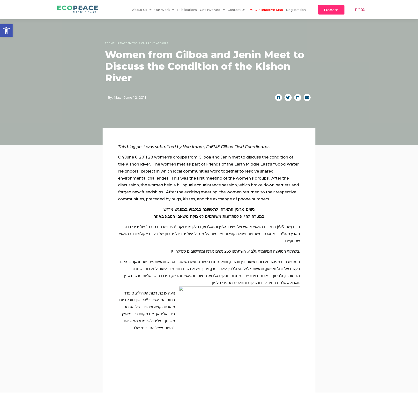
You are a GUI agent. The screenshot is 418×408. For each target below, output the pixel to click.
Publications (187, 10)
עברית (360, 9)
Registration (296, 10)
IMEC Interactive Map (265, 10)
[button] (6, 30)
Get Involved (210, 10)
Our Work (162, 10)
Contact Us (237, 10)
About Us (139, 10)
